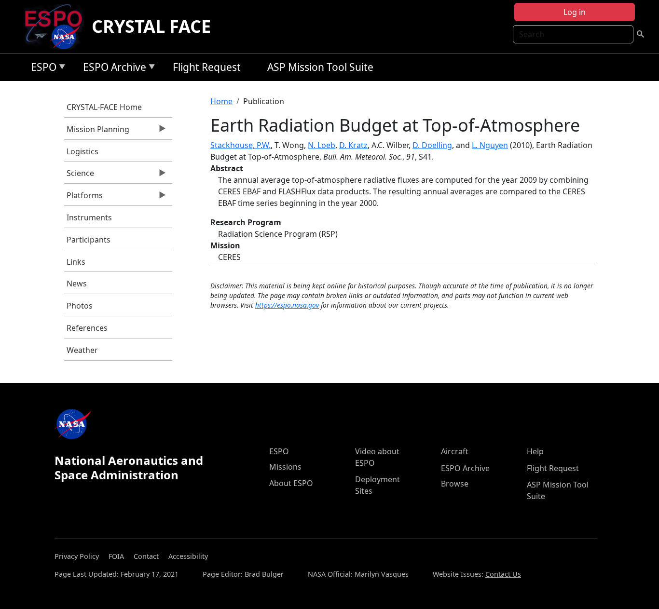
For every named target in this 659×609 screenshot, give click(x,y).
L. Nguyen (490, 145)
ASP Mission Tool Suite (320, 67)
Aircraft (454, 451)
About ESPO (291, 483)
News (77, 283)
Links (76, 262)
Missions (285, 466)
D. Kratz (353, 145)
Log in (574, 12)
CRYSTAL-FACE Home (104, 107)
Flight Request (207, 67)
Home (221, 101)
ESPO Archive (112, 68)
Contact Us (503, 574)
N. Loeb (321, 145)
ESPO (41, 68)
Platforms (83, 197)
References (87, 328)
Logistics (82, 151)
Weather (82, 350)
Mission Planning (96, 131)
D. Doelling (432, 145)
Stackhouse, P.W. (240, 145)
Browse (454, 483)
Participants (88, 239)
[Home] (57, 26)
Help (535, 451)
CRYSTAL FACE (151, 26)
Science (79, 175)
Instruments (89, 217)
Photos (80, 305)
